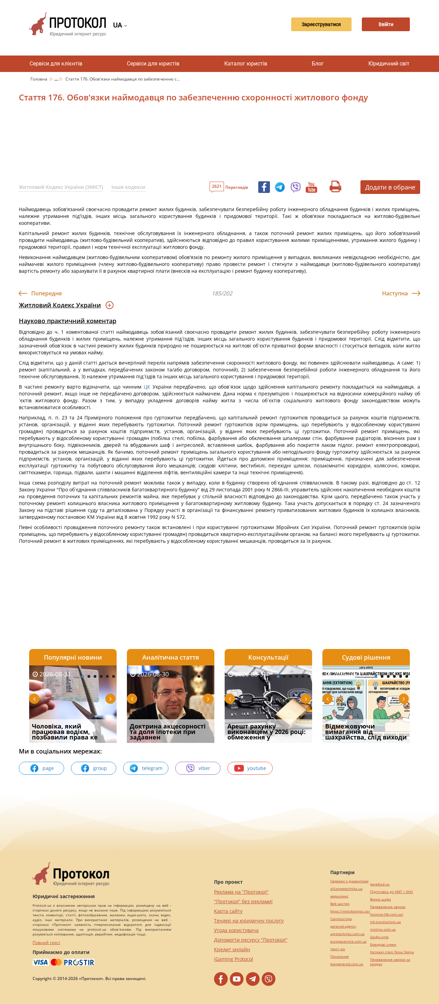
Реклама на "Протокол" (241, 892)
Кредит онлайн (232, 949)
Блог (318, 63)
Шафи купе (379, 937)
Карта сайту (228, 911)
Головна (39, 79)
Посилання (339, 956)
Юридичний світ (389, 63)
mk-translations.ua (385, 922)
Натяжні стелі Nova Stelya (392, 952)
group (100, 768)
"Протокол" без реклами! (243, 901)
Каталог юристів (245, 63)
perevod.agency (343, 926)
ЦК (147, 386)
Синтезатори (341, 919)
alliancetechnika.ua (346, 888)
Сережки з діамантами (349, 881)
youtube (256, 768)
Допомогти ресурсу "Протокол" (250, 939)
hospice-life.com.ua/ (386, 914)
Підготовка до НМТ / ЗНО (391, 892)
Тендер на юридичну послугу (249, 920)
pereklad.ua (380, 884)
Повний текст (46, 942)
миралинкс (339, 896)
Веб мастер (339, 904)
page (48, 768)
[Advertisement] (183, 143)
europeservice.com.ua (348, 941)
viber (204, 768)
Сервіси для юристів (153, 63)
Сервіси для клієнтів (55, 63)
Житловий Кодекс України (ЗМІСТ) (61, 187)
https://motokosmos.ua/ (350, 911)
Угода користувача (236, 930)
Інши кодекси (128, 187)
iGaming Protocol (233, 959)
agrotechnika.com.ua (347, 934)
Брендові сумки (383, 944)
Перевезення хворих (387, 907)
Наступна (395, 293)
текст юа (337, 949)
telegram (152, 768)
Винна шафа (380, 899)
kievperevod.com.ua (346, 964)
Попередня (46, 293)
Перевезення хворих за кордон (390, 961)
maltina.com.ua (383, 929)
